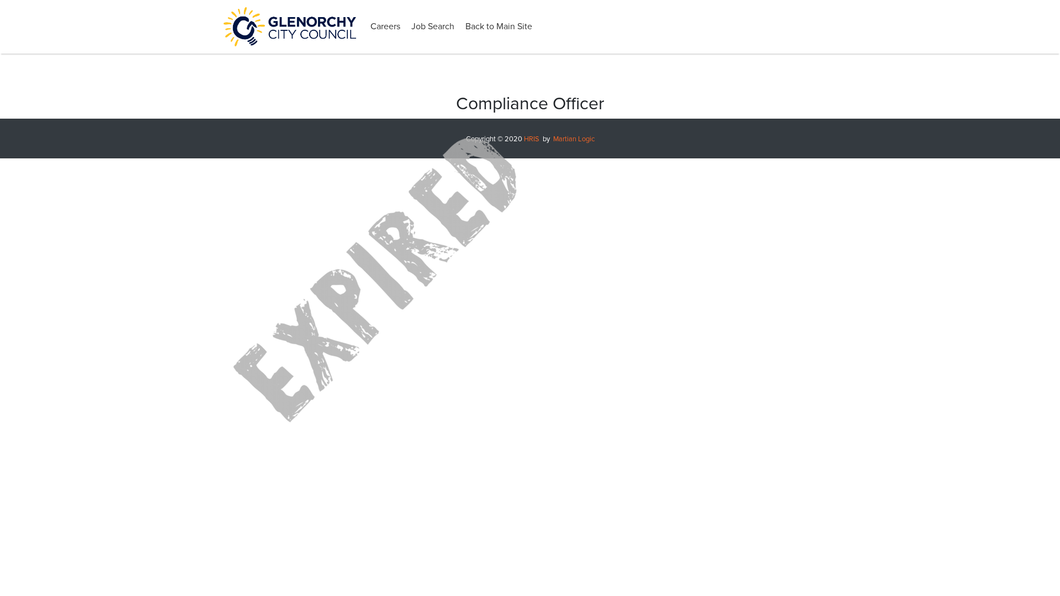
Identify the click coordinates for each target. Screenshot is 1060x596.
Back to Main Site (498, 26)
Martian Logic (574, 139)
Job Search (432, 26)
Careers (385, 26)
